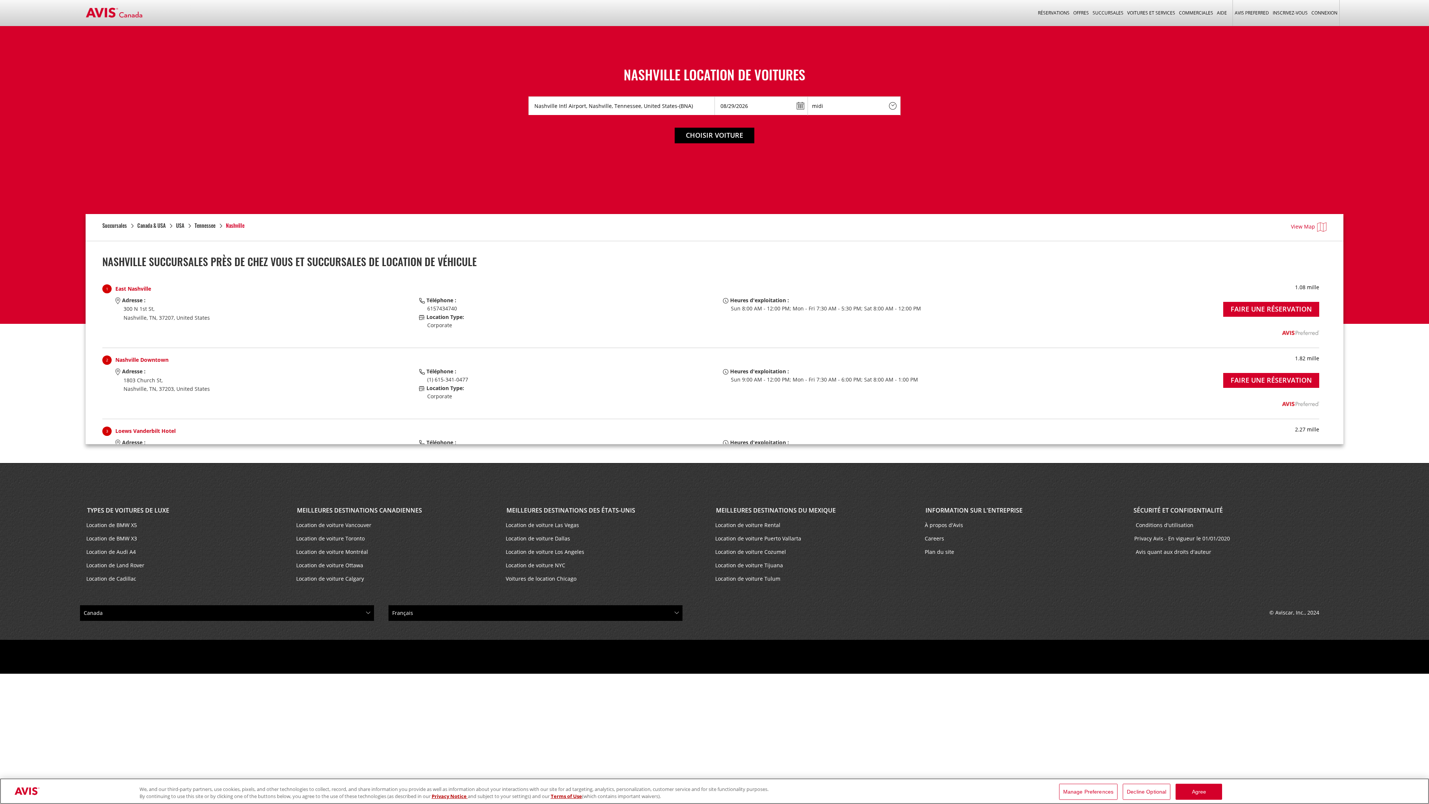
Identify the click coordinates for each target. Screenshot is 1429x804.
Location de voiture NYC (535, 565)
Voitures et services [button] (1151, 13)
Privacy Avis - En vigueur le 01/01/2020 (1182, 538)
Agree (1199, 792)
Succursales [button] (1108, 13)
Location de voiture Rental (747, 525)
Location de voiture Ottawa (329, 565)
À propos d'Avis (944, 525)
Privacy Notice (450, 796)
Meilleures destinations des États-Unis (570, 510)
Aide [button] (1222, 13)
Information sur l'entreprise (973, 510)
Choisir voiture (714, 135)
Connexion (1324, 13)
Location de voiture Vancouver (333, 525)
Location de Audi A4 (111, 551)
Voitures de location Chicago (541, 578)
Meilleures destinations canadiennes (358, 510)
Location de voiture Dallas (538, 538)
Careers (934, 538)
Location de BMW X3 (111, 538)
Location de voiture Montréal (332, 551)
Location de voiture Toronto (330, 538)
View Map (1303, 226)
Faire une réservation (1271, 308)
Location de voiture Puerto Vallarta (758, 538)
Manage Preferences (1088, 792)
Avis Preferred (1252, 13)
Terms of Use (566, 796)
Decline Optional (1146, 792)
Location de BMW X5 (111, 525)
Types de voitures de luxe (127, 510)
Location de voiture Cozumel (750, 551)
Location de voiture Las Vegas (542, 525)
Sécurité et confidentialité (1178, 510)
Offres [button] (1081, 13)
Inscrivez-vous (1290, 13)
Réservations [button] (1054, 13)
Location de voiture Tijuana (749, 565)
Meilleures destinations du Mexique (775, 510)
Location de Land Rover (115, 565)
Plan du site (939, 551)
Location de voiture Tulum (747, 578)
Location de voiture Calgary (330, 578)
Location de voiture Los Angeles (545, 551)
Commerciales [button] (1196, 13)
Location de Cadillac (111, 578)
